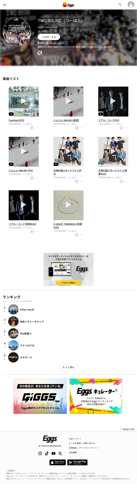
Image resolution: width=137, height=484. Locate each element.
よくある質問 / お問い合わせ (82, 443)
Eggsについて (75, 438)
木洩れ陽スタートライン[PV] (67, 172)
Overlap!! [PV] (16, 120)
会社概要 (73, 452)
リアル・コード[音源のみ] (22, 224)
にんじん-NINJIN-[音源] (66, 120)
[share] (5, 48)
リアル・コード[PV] (108, 120)
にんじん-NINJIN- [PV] (21, 170)
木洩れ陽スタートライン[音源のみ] (112, 172)
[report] (9, 48)
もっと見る (68, 367)
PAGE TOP (128, 429)
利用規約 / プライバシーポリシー (84, 447)
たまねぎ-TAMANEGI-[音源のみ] (67, 225)
